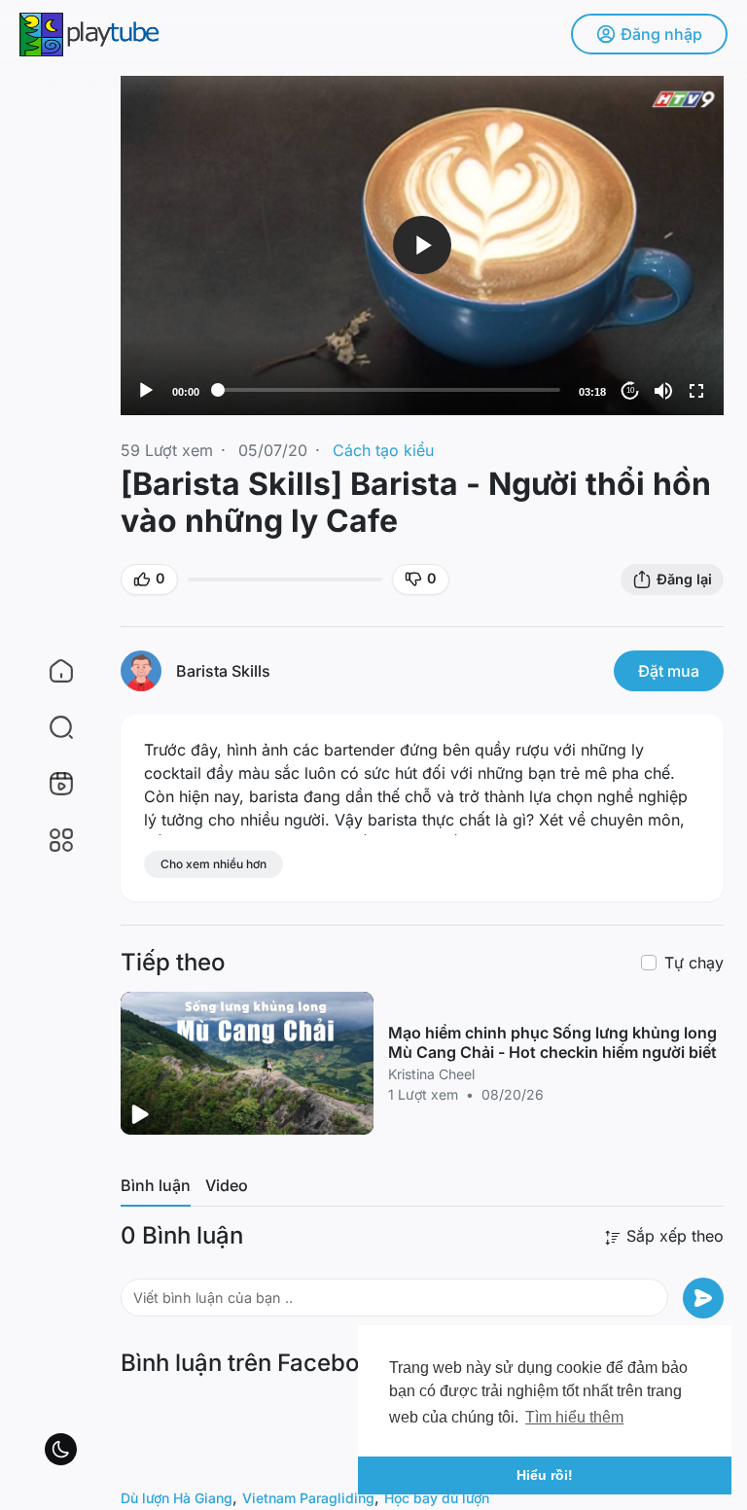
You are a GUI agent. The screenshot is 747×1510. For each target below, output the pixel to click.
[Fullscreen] (696, 391)
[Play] (146, 391)
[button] (48, 727)
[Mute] (663, 391)
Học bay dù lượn (436, 1498)
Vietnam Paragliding (308, 1498)
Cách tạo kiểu (383, 450)
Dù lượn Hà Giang (176, 1498)
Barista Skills (223, 671)
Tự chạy (694, 962)
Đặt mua (668, 671)
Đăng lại (684, 579)
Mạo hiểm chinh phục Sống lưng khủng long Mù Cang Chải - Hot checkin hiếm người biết (552, 1042)
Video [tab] (226, 1185)
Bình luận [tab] (156, 1185)
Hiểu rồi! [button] (544, 1475)
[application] (422, 245)
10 (630, 390)
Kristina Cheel (431, 1074)
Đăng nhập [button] (661, 34)
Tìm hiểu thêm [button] (574, 1417)
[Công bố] (703, 1298)
